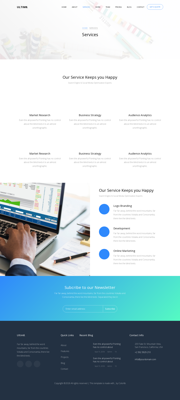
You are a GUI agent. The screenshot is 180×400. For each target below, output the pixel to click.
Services (86, 7)
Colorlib (122, 383)
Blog (129, 7)
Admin (109, 352)
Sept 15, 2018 (99, 352)
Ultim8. (22, 7)
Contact (140, 7)
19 (115, 352)
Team (108, 7)
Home (64, 7)
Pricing (118, 7)
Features (65, 351)
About (74, 7)
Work (97, 7)
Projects (65, 357)
